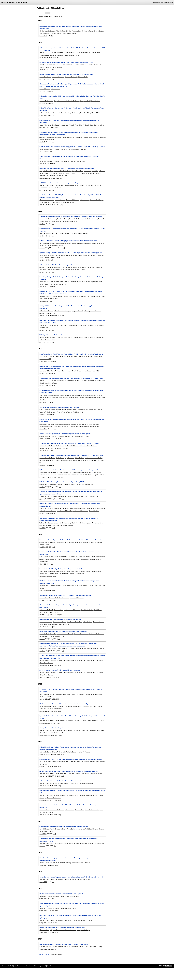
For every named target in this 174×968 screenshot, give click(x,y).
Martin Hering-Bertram (79, 371)
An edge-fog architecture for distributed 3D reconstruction (59, 670)
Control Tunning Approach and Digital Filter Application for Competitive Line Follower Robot (71, 378)
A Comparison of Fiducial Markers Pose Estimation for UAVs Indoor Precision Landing (69, 443)
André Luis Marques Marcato (69, 863)
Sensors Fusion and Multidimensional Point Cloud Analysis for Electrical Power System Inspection (69, 806)
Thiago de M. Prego (87, 173)
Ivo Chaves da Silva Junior (72, 610)
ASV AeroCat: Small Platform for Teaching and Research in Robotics (62, 265)
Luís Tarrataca (50, 175)
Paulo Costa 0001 (45, 359)
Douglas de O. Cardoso (74, 622)
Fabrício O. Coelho (87, 610)
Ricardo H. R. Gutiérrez (51, 173)
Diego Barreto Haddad (97, 125)
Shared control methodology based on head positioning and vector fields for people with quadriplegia (70, 606)
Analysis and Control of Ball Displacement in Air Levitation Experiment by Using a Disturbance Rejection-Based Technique (72, 196)
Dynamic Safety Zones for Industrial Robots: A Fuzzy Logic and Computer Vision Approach (70, 252)
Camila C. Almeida (45, 946)
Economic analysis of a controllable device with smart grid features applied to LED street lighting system (70, 917)
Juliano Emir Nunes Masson (94, 773)
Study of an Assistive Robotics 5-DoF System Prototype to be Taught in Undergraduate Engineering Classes (69, 582)
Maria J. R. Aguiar (97, 660)
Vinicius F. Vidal (44, 660)
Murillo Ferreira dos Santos (81, 255)
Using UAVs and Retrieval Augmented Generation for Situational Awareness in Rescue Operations (69, 157)
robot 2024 (42, 301)
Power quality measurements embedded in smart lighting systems (62, 927)
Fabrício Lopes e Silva (90, 137)
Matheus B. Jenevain (46, 149)
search (25, 2)
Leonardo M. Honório (76, 598)
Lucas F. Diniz (43, 598)
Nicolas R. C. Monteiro (71, 946)
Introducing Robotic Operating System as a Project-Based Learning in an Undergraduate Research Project (69, 505)
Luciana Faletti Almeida (80, 511)
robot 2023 (42, 576)
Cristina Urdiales (59, 733)
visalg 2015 (43, 898)
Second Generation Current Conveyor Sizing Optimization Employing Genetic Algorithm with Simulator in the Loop (71, 27)
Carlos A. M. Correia (72, 200)
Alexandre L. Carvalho (92, 810)
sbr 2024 (42, 224)
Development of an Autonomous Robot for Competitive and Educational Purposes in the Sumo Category (72, 230)
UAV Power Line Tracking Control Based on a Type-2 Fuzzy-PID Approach (64, 482)
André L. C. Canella (71, 77)
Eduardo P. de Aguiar (63, 484)
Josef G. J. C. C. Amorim (47, 65)
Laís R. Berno (68, 149)
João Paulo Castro (85, 397)
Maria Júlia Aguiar (97, 672)
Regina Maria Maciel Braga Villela (87, 281)
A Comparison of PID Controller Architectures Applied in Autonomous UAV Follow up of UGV (71, 455)
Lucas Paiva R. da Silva (46, 125)
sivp (40, 499)
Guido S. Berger (63, 296)
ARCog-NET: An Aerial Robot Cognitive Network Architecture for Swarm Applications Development (68, 307)
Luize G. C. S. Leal (70, 337)
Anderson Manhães (45, 622)
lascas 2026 (43, 36)
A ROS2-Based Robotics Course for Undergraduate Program (60, 183)
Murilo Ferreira (95, 296)
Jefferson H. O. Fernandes (65, 380)
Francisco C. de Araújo (89, 706)
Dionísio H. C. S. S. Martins (62, 171)
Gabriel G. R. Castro (72, 65)
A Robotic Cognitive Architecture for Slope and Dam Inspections (61, 781)
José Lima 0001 (85, 113)
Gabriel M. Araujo (48, 139)
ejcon (41, 438)
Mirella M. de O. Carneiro (47, 31)
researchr (4, 2)
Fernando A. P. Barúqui (96, 31)
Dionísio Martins (44, 472)
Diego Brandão (53, 624)
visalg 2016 (43, 882)
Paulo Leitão (43, 624)
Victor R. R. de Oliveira (63, 31)
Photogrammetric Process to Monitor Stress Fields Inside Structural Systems (65, 704)
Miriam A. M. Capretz (83, 243)
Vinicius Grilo (62, 426)
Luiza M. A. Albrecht (56, 337)
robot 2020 (42, 834)
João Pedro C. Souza (69, 752)
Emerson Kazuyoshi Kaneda (48, 296)
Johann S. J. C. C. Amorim (47, 52)
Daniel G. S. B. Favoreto (61, 508)
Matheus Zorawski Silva (50, 397)
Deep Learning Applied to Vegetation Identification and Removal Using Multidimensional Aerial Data (72, 792)
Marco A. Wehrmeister (90, 460)
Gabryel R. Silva (94, 511)
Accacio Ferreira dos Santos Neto (50, 267)
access (41, 204)
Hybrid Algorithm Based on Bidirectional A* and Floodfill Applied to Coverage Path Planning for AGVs (72, 97)
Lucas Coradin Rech (72, 559)
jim (40, 477)
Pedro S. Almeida (57, 946)
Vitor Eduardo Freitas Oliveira (52, 269)
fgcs (40, 677)
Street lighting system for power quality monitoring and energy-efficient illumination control (71, 877)
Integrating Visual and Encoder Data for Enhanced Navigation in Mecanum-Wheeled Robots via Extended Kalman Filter (72, 322)
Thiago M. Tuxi (85, 101)
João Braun (43, 424)
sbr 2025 (42, 69)
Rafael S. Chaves (74, 52)
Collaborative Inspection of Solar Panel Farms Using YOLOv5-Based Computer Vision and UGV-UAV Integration (72, 49)
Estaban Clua (43, 327)
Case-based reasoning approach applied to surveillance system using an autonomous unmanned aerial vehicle (69, 859)
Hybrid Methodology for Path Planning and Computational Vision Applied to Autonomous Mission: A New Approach (70, 748)
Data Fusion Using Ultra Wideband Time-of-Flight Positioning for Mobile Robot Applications (71, 354)
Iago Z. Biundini (44, 243)
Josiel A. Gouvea (60, 200)
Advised (47, 13)
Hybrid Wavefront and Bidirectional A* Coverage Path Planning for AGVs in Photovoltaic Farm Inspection (71, 109)
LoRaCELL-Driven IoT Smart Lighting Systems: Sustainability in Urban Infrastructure (68, 240)
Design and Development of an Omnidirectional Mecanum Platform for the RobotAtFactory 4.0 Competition (71, 420)
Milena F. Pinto (72, 33)
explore (11, 2)
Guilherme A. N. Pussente (47, 484)
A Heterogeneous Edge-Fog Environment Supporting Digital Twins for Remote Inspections (70, 759)
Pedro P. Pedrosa (88, 585)
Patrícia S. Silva (44, 337)
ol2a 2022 (42, 564)
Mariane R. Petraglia (96, 200)
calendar (19, 2)
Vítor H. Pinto (98, 356)
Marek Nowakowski (62, 460)
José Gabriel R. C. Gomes (47, 33)
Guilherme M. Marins (77, 829)
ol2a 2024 (42, 402)
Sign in (166, 2)
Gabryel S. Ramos (45, 648)
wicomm (42, 846)
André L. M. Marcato (77, 484)
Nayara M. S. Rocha (45, 496)
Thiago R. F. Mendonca (57, 879)
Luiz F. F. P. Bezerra (58, 77)
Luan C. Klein (52, 426)
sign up (47, 954)
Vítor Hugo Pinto (74, 296)
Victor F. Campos (93, 523)
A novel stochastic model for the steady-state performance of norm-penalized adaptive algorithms (69, 121)
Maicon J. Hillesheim (74, 706)
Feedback (50, 966)
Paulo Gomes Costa (82, 426)
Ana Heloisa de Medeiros (74, 585)
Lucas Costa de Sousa (71, 185)
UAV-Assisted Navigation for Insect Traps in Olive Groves (59, 407)
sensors (42, 248)
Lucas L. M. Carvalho (46, 101)
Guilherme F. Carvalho (96, 634)
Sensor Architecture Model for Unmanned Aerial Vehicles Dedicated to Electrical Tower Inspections (69, 553)
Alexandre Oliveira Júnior (85, 409)
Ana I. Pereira (88, 356)
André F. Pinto (54, 356)
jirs (40, 57)
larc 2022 (42, 547)
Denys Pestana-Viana (46, 171)
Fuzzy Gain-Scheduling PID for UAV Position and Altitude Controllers (63, 631)
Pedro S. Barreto (44, 89)
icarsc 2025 (43, 115)
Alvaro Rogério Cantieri (87, 559)
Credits (16, 966)
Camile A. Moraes (62, 219)
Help (22, 966)
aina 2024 (42, 286)
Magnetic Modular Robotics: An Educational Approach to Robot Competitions (66, 74)
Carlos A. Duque (70, 879)
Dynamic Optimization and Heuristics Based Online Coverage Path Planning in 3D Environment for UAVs (72, 717)
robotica (42, 614)
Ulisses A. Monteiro (65, 173)
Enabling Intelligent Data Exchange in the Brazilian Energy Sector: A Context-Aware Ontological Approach (72, 278)
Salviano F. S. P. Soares (57, 559)
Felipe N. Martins (66, 371)
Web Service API (31, 966)
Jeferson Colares (98, 622)
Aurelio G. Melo (79, 496)
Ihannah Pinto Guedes (81, 634)
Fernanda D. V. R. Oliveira (80, 31)
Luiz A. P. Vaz (76, 173)
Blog (39, 966)
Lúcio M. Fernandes (57, 436)
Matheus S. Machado (82, 542)
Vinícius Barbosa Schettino (63, 255)
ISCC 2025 (42, 151)
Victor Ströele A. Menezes (58, 284)
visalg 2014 (43, 949)
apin (40, 178)
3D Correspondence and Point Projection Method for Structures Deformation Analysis (68, 771)
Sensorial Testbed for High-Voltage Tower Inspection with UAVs (61, 569)
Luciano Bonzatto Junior (84, 395)
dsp (40, 127)
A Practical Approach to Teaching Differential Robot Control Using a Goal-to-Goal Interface (70, 216)
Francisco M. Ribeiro (66, 356)
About (4, 966)
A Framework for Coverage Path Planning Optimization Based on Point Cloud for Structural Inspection (70, 690)
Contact (10, 966)
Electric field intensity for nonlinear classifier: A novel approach (61, 894)
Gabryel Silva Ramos (46, 311)
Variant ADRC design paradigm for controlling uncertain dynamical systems (65, 433)
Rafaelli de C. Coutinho (74, 137)
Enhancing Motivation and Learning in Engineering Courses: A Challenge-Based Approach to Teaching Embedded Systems (71, 367)
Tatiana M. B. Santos (86, 65)
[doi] (51, 36)
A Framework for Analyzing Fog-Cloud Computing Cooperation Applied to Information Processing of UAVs (68, 840)
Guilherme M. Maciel (46, 610)
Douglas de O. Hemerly (80, 472)
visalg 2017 (43, 865)
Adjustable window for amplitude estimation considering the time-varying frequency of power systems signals (71, 905)
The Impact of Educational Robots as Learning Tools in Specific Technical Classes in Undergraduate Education (68, 519)
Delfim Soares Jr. (57, 708)
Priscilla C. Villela (57, 245)
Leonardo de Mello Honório (83, 648)
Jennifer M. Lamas (85, 267)
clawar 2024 (43, 429)
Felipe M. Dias (79, 773)
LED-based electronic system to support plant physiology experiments (63, 944)
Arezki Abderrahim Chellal (68, 395)
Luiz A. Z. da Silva (45, 761)
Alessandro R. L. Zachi (88, 52)
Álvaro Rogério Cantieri (61, 573)
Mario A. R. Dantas (79, 149)
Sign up (171, 2)
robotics (42, 487)
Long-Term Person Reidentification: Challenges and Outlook (60, 619)
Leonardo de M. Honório (68, 243)
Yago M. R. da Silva (45, 412)
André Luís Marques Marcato (84, 783)
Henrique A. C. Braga (83, 879)
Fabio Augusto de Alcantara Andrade (57, 55)
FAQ (44, 966)
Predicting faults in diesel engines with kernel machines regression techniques (66, 168)
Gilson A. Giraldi (84, 125)
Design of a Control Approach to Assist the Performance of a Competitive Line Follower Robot (71, 540)
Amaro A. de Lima (61, 175)
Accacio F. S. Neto (63, 52)
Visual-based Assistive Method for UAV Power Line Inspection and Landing (65, 595)
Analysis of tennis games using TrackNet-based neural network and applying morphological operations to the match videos (71, 493)
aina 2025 (42, 163)
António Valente (96, 397)
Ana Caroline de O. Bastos (47, 137)
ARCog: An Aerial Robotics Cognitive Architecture (56, 728)
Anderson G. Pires (69, 269)
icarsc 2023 (43, 361)
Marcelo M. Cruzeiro (52, 612)
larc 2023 (42, 373)
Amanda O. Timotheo (98, 243)
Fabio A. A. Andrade (61, 125)
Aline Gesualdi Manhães (64, 511)
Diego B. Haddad (77, 171)
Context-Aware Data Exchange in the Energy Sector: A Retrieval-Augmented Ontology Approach (72, 146)
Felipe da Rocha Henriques (62, 311)
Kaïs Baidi (51, 424)
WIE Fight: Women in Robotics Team (52, 335)
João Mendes (54, 395)
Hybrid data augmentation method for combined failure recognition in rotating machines (69, 470)
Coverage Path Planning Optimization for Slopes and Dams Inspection (63, 826)
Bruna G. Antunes (45, 77)
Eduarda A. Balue (82, 337)
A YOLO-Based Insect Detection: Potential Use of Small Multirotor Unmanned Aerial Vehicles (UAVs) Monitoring (71, 391)
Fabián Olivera (61, 33)
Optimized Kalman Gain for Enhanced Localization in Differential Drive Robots (66, 62)
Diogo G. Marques (60, 101)
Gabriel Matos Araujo (59, 622)
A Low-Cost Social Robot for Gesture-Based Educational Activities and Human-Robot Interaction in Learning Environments (68, 133)
